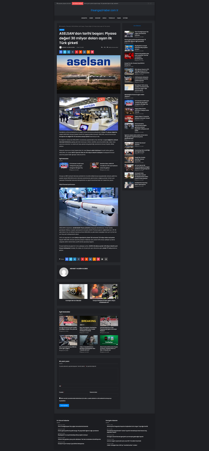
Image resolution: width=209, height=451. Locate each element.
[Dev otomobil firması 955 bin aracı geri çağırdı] (68, 340)
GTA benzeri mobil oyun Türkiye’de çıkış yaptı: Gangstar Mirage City (77, 166)
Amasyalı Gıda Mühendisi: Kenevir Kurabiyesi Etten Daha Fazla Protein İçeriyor (141, 175)
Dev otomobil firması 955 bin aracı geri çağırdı (67, 347)
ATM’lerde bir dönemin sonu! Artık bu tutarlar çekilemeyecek (141, 78)
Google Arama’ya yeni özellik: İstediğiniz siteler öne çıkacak (68, 328)
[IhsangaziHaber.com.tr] (104, 10)
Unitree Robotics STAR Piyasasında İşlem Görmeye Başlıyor (108, 329)
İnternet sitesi (93, 392)
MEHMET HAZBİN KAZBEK (68, 47)
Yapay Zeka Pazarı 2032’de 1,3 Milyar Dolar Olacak (142, 110)
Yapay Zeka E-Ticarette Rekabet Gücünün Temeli (142, 117)
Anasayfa (84, 18)
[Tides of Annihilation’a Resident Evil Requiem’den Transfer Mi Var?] (89, 340)
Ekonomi (97, 18)
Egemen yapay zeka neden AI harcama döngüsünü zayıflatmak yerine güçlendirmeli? (136, 136)
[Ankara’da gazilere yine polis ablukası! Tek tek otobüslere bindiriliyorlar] (129, 56)
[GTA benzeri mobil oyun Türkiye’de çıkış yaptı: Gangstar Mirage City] (63, 166)
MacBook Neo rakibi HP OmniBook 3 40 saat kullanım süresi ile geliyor (109, 166)
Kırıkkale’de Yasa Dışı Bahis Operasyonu (141, 183)
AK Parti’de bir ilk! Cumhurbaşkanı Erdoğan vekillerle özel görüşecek (142, 167)
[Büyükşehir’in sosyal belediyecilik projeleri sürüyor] (129, 48)
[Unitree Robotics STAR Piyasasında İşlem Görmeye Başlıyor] (109, 321)
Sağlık (104, 18)
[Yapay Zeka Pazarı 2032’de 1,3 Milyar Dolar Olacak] (129, 111)
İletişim (125, 18)
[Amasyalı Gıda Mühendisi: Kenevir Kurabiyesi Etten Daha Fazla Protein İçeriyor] (129, 175)
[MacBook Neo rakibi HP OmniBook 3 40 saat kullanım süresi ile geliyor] (94, 166)
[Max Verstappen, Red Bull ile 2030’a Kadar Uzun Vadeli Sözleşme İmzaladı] (89, 321)
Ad (60, 386)
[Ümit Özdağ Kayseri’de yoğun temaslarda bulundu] (129, 34)
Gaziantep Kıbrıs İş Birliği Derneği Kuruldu (142, 151)
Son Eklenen (137, 25)
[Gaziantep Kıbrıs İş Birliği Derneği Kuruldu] (129, 152)
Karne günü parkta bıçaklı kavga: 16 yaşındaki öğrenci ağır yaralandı (135, 40)
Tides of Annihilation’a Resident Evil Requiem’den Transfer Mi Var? (87, 348)
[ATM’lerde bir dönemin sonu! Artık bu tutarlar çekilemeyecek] (129, 79)
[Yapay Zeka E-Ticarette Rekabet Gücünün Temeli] (129, 119)
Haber (91, 18)
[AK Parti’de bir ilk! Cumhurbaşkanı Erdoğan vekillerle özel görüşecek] (129, 167)
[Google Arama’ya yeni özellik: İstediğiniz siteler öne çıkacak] (68, 321)
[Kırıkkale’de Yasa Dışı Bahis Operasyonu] (129, 185)
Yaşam (119, 18)
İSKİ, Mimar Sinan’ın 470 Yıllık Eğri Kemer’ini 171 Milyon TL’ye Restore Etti (142, 71)
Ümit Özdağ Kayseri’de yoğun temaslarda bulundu (141, 33)
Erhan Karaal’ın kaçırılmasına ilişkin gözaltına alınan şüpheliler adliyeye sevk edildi (142, 127)
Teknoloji (112, 18)
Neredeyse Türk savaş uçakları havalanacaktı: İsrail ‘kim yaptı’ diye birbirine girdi (142, 87)
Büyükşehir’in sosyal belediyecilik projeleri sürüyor (97, 3)
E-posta (61, 392)
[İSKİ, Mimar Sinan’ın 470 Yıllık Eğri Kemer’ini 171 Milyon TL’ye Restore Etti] (129, 71)
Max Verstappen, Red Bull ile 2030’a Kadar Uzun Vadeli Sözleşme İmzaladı (88, 329)
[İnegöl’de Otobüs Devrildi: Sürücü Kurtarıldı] (129, 160)
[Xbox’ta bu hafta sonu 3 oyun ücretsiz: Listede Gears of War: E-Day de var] (109, 340)
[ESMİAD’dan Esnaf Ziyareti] (129, 145)
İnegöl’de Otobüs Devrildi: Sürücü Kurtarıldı (140, 159)
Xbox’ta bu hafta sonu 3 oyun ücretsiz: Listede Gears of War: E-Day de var (109, 348)
